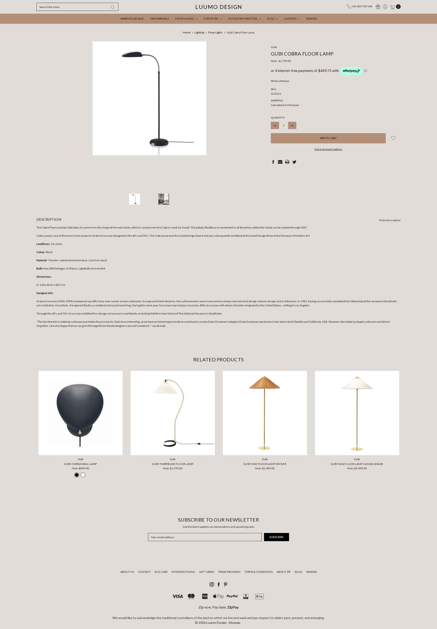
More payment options (328, 149)
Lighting (290, 18)
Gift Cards (206, 571)
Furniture (211, 18)
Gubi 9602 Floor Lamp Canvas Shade (357, 464)
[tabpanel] (80, 425)
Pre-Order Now (80, 448)
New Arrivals (159, 18)
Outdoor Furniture (243, 18)
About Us (127, 571)
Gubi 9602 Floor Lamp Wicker (264, 464)
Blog (298, 571)
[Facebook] (273, 162)
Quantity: (278, 117)
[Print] (287, 162)
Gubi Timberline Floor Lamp (172, 464)
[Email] (280, 162)
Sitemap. (235, 622)
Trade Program (229, 571)
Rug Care (161, 571)
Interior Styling (183, 571)
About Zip (284, 571)
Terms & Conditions (258, 571)
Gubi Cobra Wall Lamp (80, 464)
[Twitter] (294, 162)
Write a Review (280, 81)
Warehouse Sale (132, 18)
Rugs (271, 18)
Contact (144, 571)
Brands (311, 18)
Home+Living (184, 18)
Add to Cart (172, 448)
